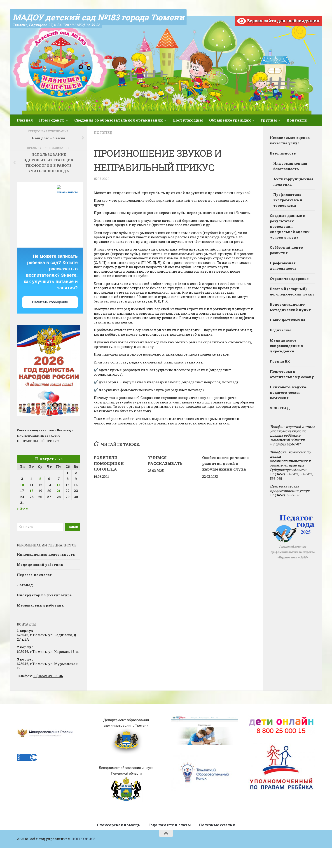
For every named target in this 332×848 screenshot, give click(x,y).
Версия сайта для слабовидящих (283, 20)
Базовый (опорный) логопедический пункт (292, 291)
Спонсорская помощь (118, 824)
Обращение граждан (230, 120)
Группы (269, 120)
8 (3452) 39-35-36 (48, 676)
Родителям (280, 330)
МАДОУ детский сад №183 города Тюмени (98, 17)
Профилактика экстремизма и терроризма (287, 200)
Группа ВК (280, 361)
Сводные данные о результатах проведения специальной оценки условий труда (290, 226)
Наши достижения (287, 320)
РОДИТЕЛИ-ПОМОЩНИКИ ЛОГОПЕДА (109, 463)
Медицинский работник (40, 564)
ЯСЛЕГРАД (280, 408)
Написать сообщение (50, 302)
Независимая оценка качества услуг (290, 140)
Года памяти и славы (169, 824)
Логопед (103, 132)
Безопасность (283, 153)
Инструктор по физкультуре (44, 595)
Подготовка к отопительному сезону (292, 374)
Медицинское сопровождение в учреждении (286, 345)
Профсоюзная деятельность (283, 266)
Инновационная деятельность (46, 554)
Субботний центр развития (286, 250)
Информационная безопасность (290, 166)
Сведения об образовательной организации (118, 120)
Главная (25, 120)
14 (59, 485)
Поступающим (188, 120)
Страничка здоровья (289, 278)
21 (59, 490)
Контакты (297, 120)
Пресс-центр (52, 120)
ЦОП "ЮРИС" (83, 838)
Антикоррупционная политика (293, 182)
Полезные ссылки (217, 824)
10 (22, 485)
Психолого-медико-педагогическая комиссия (288, 392)
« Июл (22, 508)
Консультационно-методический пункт (290, 307)
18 (31, 490)
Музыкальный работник (40, 605)
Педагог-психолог (34, 574)
